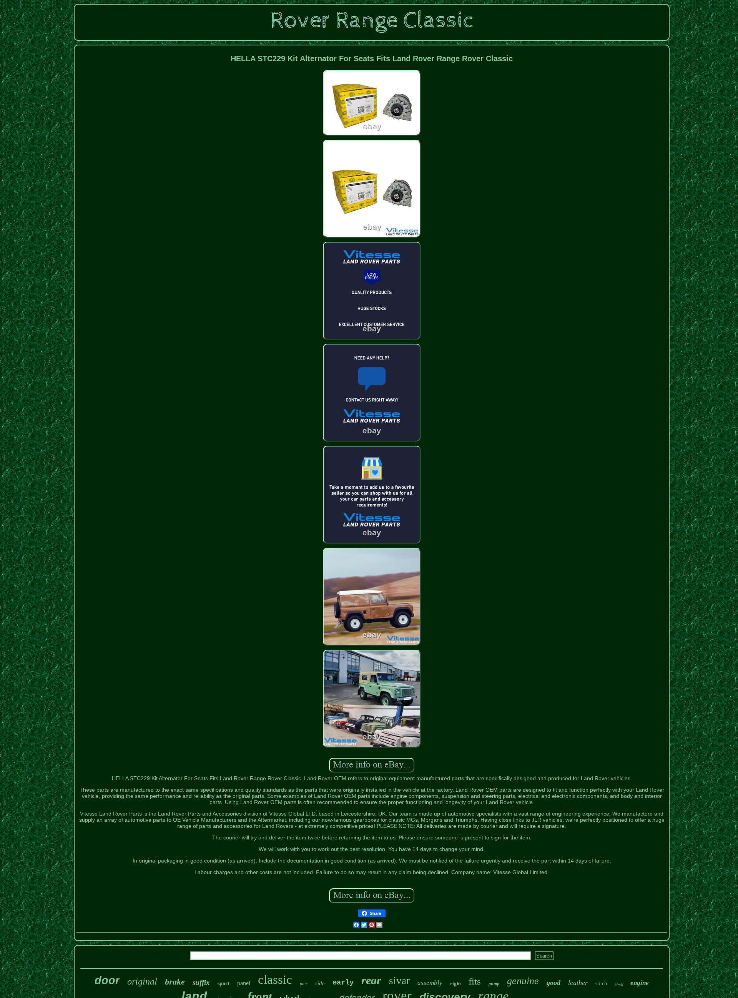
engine (639, 982)
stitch (601, 983)
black (619, 985)
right (455, 983)
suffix (201, 982)
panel (243, 983)
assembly (429, 982)
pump (494, 983)
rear (371, 980)
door (107, 980)
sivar (399, 980)
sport (223, 983)
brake (175, 981)
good (553, 982)
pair (304, 983)
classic (275, 979)
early (343, 982)
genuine (523, 980)
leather (578, 982)
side (320, 983)
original (142, 981)
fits (475, 981)
